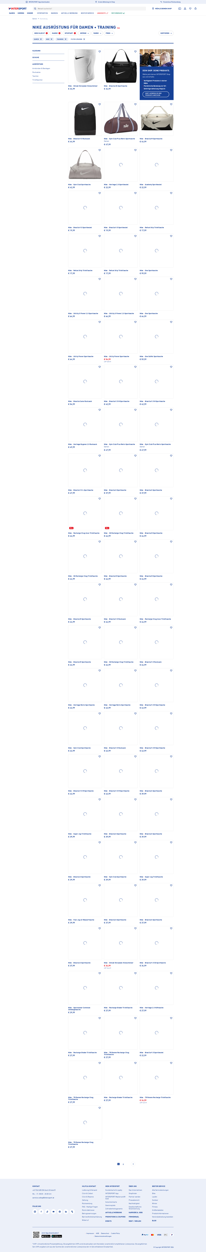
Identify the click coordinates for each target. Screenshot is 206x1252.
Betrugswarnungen (89, 1213)
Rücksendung (87, 1203)
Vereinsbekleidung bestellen (162, 1217)
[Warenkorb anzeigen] (195, 8)
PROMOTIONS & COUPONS (115, 1217)
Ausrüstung (37, 64)
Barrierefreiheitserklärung (92, 1217)
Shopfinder (133, 1193)
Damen (34, 19)
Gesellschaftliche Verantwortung (135, 1208)
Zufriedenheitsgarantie (113, 1209)
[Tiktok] (47, 1211)
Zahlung (85, 1200)
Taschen (35, 76)
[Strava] (72, 1211)
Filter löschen (76, 39)
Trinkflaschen (37, 80)
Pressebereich (134, 1200)
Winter (154, 1203)
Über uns (133, 1186)
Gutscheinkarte (111, 1202)
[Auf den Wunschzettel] (99, 51)
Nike (47, 39)
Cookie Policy (115, 1233)
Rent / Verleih (135, 1221)
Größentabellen (157, 1210)
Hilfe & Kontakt (89, 1186)
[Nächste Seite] (133, 1164)
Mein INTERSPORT (112, 1186)
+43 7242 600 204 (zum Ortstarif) (43, 1190)
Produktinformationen (160, 1213)
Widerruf (85, 1220)
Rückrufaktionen (88, 1210)
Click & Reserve (88, 1197)
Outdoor (155, 1200)
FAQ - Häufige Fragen (90, 1207)
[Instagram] (34, 1211)
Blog (154, 1221)
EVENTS (108, 1221)
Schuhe (35, 57)
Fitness (155, 1207)
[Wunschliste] (190, 8)
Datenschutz (105, 1233)
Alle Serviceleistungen (160, 1190)
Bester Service (158, 1186)
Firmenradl (134, 1217)
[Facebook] (41, 1211)
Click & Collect (87, 1193)
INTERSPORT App (111, 1193)
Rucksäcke (36, 72)
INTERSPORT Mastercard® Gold (115, 1198)
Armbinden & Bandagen (41, 68)
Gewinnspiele (110, 1205)
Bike (153, 1193)
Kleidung (36, 51)
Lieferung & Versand (89, 1190)
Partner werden (134, 1197)
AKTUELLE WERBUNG (113, 1212)
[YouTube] (53, 1211)
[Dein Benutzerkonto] (185, 8)
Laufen (154, 1197)
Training (60, 39)
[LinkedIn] (65, 1211)
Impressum (90, 1233)
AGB (97, 1233)
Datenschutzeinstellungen (103, 1236)
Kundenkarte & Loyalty (113, 1190)
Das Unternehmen (135, 1190)
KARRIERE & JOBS (136, 1212)
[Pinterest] (59, 1211)
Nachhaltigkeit (134, 1203)
